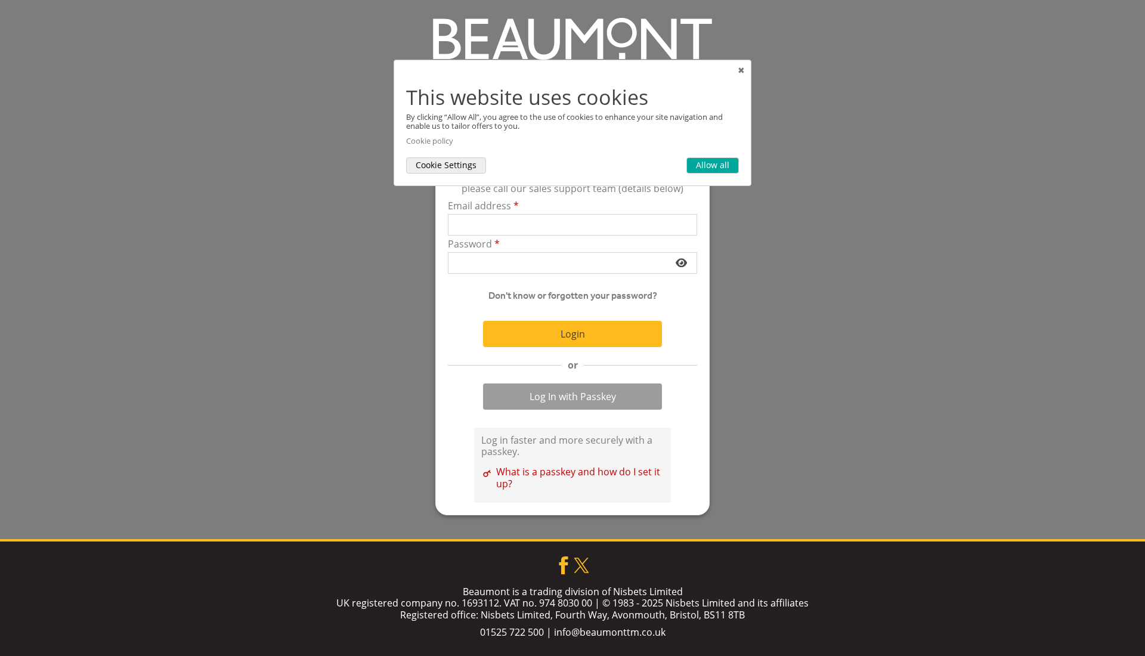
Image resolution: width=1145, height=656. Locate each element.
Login (573, 334)
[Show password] (681, 263)
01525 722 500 (512, 632)
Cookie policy (429, 141)
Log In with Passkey (573, 396)
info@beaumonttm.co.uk (610, 632)
